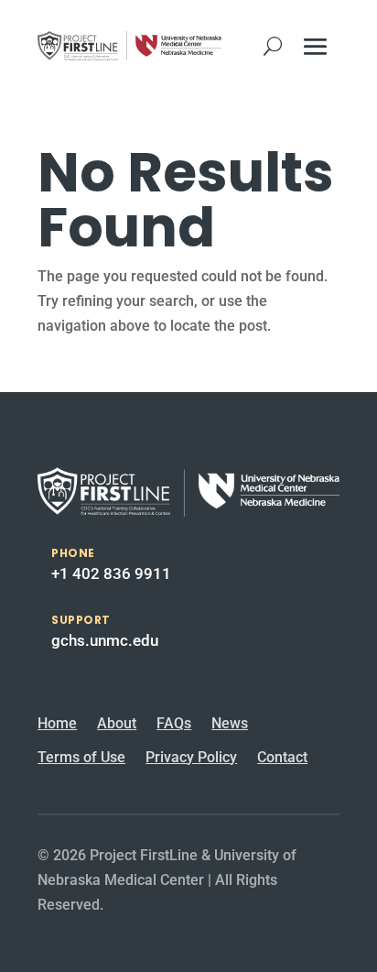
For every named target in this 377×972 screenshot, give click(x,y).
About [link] (116, 723)
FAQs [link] (173, 723)
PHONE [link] (73, 553)
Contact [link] (282, 757)
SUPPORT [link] (81, 620)
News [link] (229, 723)
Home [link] (57, 723)
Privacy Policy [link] (191, 757)
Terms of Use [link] (81, 757)
